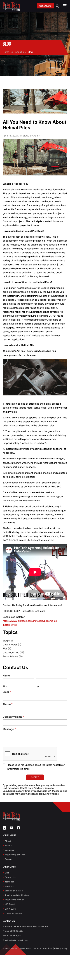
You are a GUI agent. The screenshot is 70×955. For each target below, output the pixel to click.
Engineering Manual (14, 899)
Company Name (13, 716)
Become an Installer (14, 890)
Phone (8, 704)
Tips (5, 648)
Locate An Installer (13, 913)
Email (7, 691)
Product (8, 845)
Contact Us (10, 877)
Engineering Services (15, 854)
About (18, 51)
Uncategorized (11, 652)
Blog (5, 640)
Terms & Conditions (43, 948)
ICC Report (10, 904)
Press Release (10, 656)
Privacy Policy (60, 948)
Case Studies (10, 644)
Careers (8, 859)
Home (6, 51)
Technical (9, 881)
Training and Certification (17, 895)
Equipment (10, 850)
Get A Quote (10, 909)
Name (7, 675)
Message (9, 729)
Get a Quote (45, 5)
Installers (9, 886)
